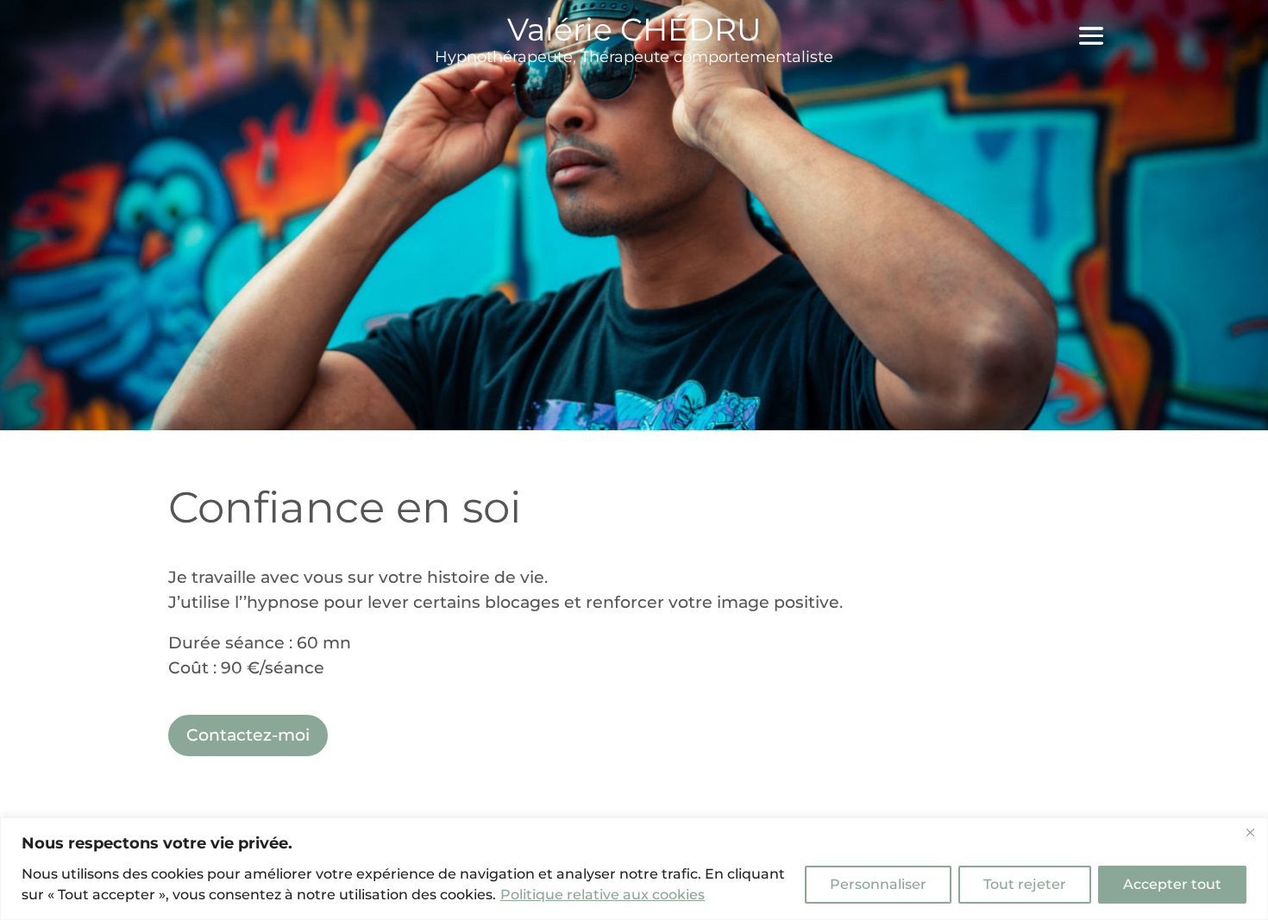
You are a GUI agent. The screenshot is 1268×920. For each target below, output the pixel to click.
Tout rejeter (1024, 884)
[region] (634, 868)
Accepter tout (1172, 884)
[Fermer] (1250, 832)
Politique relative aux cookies (602, 894)
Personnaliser (878, 884)
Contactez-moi (248, 735)
